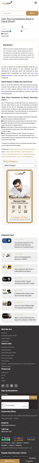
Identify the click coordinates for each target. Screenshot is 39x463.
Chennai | (26, 443)
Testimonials (5, 341)
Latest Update (5, 338)
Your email (4, 394)
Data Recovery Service (7, 347)
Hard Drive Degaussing (25, 156)
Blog (11, 149)
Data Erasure (18, 149)
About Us (4, 333)
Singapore (19, 445)
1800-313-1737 (6, 431)
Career (3, 381)
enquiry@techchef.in (8, 425)
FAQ (2, 378)
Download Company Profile (9, 335)
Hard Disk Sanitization (9, 156)
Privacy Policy (5, 361)
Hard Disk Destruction (14, 154)
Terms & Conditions (7, 358)
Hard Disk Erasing (29, 154)
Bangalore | (4, 445)
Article (3, 375)
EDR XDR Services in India (8, 352)
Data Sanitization (29, 149)
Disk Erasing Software (13, 151)
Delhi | (14, 443)
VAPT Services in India (7, 355)
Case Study (4, 372)
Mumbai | (20, 443)
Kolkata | (12, 445)
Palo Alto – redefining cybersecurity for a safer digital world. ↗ (18, 363)
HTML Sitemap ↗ (6, 366)
